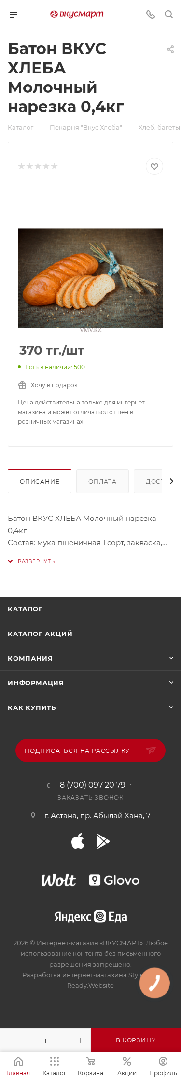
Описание (39, 481)
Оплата (102, 481)
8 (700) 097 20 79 (92, 785)
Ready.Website (90, 985)
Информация (36, 683)
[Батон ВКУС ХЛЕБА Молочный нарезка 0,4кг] (90, 259)
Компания (30, 658)
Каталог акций (40, 633)
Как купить (32, 707)
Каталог (25, 609)
